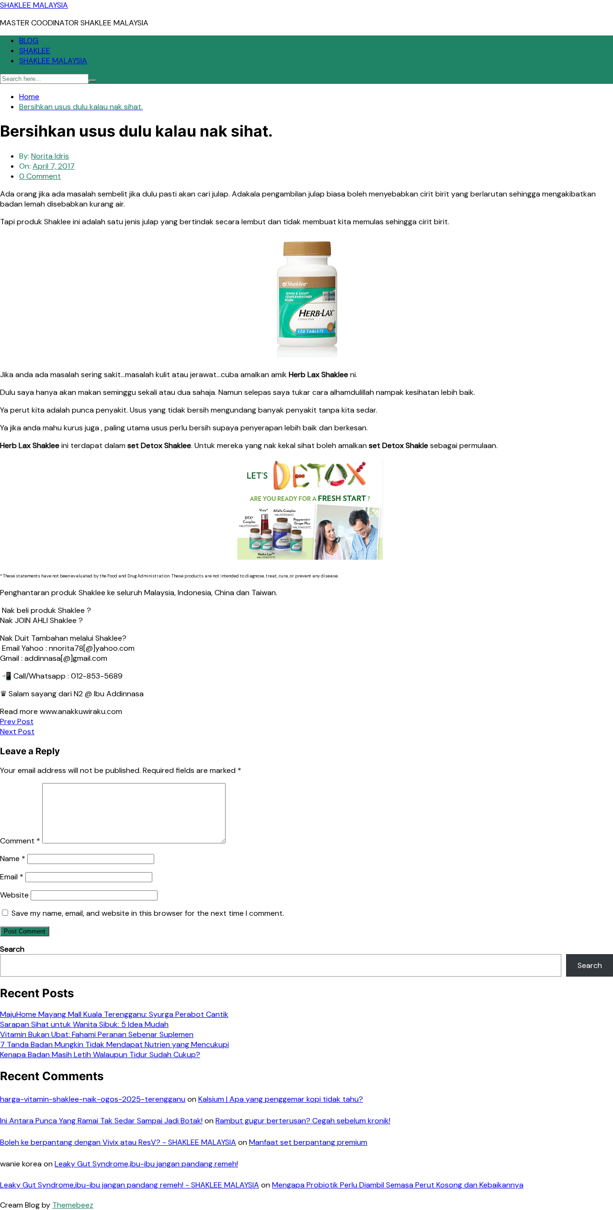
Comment (20, 841)
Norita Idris (50, 156)
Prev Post (17, 721)
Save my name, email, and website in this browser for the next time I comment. (147, 913)
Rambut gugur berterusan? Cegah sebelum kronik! (303, 1121)
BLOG (28, 40)
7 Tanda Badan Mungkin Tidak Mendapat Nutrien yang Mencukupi (114, 1044)
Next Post (17, 731)
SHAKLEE (34, 51)
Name (12, 858)
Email (11, 877)
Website (14, 895)
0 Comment (40, 176)
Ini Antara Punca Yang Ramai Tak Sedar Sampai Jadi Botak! (101, 1121)
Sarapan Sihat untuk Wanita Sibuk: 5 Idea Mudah (84, 1024)
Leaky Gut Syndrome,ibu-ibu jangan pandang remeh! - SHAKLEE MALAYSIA (129, 1185)
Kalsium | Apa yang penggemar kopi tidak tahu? (280, 1099)
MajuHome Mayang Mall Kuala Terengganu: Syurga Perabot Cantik (114, 1014)
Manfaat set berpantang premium (308, 1142)
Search (12, 949)
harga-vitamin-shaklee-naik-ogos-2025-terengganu (92, 1099)
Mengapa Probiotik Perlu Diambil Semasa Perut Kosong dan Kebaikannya (397, 1185)
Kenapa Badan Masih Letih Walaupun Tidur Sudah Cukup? (100, 1054)
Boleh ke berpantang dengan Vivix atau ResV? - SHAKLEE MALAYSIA (118, 1142)
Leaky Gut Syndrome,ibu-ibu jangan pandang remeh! (146, 1164)
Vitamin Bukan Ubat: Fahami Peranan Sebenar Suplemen (96, 1034)
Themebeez (72, 1205)
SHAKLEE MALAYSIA (34, 5)
